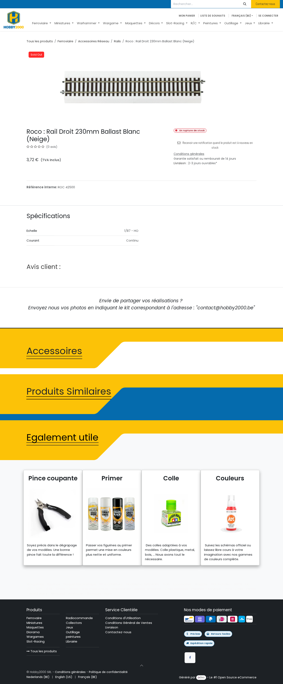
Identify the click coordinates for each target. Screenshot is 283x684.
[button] (141, 666)
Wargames (35, 636)
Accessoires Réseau (93, 41)
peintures (73, 636)
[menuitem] (41, 23)
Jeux (69, 627)
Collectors (74, 623)
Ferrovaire (34, 618)
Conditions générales (70, 672)
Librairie (71, 641)
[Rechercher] (245, 4)
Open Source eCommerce (237, 677)
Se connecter (268, 15)
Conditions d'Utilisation (123, 618)
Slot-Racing (36, 641)
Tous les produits (43, 651)
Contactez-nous (265, 4)
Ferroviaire (65, 41)
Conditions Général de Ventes (128, 623)
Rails (117, 41)
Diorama (33, 632)
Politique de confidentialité (108, 672)
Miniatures (34, 623)
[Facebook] (190, 657)
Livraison (180, 163)
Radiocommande (79, 618)
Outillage (73, 632)
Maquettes (35, 627)
